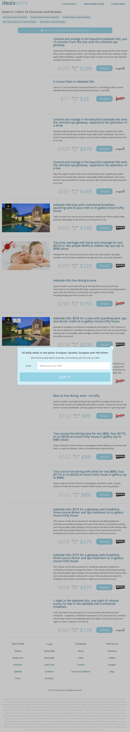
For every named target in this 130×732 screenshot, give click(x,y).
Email (28, 366)
